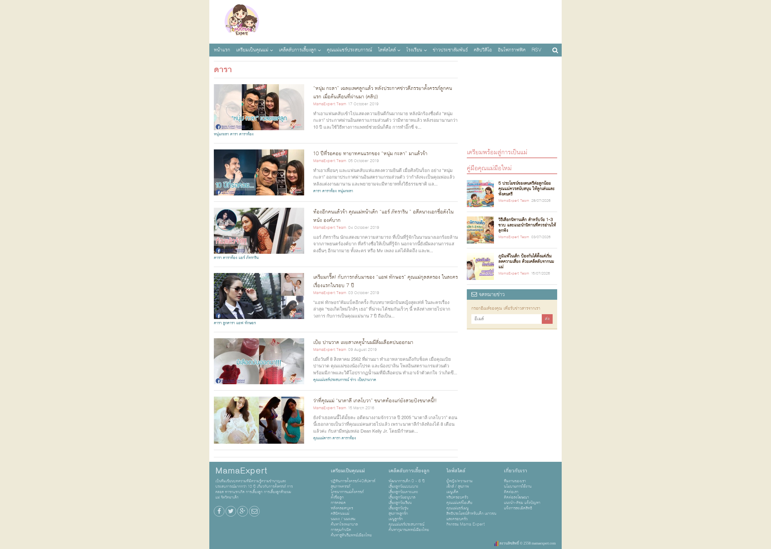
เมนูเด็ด (452, 492)
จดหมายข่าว (491, 294)
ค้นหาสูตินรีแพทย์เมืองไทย (351, 535)
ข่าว (353, 379)
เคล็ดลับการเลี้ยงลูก (297, 50)
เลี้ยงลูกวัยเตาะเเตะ (403, 492)
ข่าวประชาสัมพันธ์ (450, 50)
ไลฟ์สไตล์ (387, 50)
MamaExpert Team (329, 104)
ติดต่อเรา (511, 492)
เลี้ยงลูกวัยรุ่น (398, 508)
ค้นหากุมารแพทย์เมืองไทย (409, 529)
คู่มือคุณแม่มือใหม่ (489, 168)
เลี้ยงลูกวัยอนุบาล (402, 497)
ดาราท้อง (246, 134)
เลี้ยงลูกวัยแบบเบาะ (403, 486)
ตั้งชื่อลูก (337, 497)
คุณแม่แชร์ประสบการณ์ (349, 50)
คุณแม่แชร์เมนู (457, 508)
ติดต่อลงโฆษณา (516, 497)
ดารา (234, 134)
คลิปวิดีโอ (483, 50)
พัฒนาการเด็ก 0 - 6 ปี (407, 481)
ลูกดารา (229, 323)
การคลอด (338, 502)
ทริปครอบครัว (457, 497)
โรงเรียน (414, 50)
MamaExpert (242, 21)
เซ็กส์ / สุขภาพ (457, 486)
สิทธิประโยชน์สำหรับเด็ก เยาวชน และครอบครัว (471, 516)
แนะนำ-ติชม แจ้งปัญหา (522, 502)
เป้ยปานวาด (366, 379)
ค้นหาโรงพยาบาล (344, 524)
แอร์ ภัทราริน (249, 257)
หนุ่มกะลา (221, 134)
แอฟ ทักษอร (246, 323)
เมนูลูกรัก (396, 519)
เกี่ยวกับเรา (515, 471)
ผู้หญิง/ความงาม (459, 481)
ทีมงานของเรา (515, 481)
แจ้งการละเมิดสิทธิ (518, 508)
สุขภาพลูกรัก (398, 513)
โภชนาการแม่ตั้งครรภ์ (347, 492)
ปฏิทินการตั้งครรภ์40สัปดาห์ (353, 481)
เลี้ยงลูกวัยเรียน (400, 502)
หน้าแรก (222, 50)
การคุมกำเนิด (341, 529)
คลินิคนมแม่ (340, 513)
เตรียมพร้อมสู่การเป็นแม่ (497, 152)
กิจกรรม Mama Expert (465, 524)
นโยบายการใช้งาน (518, 486)
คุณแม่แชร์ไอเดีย (459, 502)
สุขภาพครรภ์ (340, 486)
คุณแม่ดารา (322, 438)
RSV (537, 50)
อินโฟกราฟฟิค (512, 50)
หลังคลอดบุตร (342, 508)
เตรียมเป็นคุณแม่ (252, 50)
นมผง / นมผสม (343, 519)
